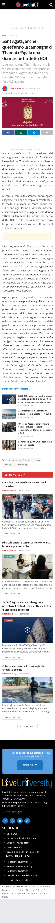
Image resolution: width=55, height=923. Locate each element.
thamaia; (22, 464)
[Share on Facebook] (8, 132)
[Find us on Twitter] (12, 821)
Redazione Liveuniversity (19, 866)
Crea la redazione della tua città (23, 875)
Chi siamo (12, 833)
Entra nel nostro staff (17, 842)
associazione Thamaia (20, 460)
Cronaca (9, 557)
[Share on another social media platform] (47, 132)
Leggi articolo (14, 533)
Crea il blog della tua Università (23, 851)
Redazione (16, 88)
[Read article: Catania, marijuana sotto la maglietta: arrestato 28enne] (27, 690)
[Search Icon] (51, 4)
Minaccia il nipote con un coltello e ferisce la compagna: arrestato (26, 544)
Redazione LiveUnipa (17, 870)
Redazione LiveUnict (17, 861)
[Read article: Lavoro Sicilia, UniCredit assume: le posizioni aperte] (9, 445)
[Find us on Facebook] (5, 821)
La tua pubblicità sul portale (21, 838)
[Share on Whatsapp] (21, 132)
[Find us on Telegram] (20, 821)
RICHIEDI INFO (30, 765)
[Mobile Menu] (3, 4)
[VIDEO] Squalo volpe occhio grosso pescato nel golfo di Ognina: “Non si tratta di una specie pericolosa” (35, 398)
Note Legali (10, 811)
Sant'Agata (9, 464)
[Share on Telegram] (34, 132)
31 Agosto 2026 (26, 405)
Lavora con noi (14, 847)
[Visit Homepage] (27, 4)
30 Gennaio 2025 (33, 88)
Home (4, 35)
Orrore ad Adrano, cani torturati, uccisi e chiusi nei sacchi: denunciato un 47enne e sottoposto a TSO (35, 428)
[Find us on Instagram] (27, 821)
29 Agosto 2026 (26, 417)
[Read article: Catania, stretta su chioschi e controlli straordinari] (27, 506)
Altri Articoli (27, 726)
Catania (14, 35)
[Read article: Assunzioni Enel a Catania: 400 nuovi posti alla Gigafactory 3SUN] (9, 414)
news (37, 460)
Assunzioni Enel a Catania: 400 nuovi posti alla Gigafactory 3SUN (34, 412)
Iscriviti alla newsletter (18, 880)
